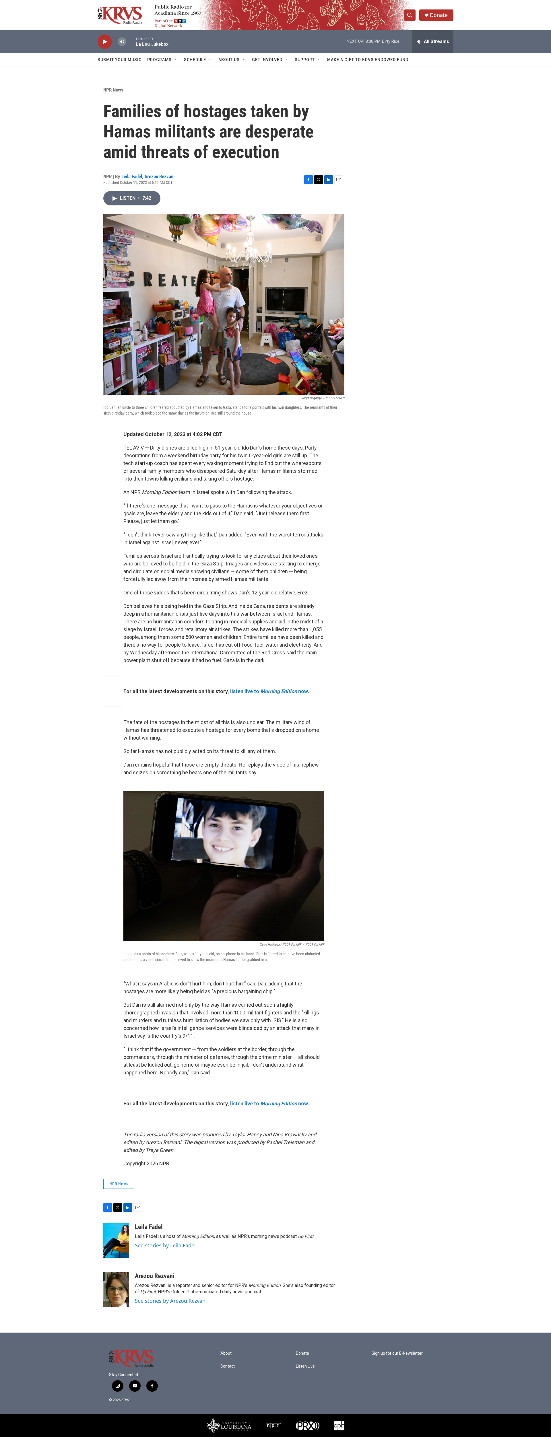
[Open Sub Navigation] (176, 59)
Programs (159, 59)
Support (305, 59)
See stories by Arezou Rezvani (171, 1300)
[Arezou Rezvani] (116, 1289)
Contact (227, 1366)
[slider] (131, 41)
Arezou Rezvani (159, 176)
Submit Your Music (119, 59)
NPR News (113, 90)
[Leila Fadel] (116, 1240)
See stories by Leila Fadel (165, 1245)
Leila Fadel (131, 176)
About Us (229, 59)
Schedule (195, 59)
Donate (439, 15)
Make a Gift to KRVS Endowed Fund (367, 59)
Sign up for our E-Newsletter (397, 1353)
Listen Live (305, 1366)
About (226, 1353)
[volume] (122, 41)
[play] (104, 41)
